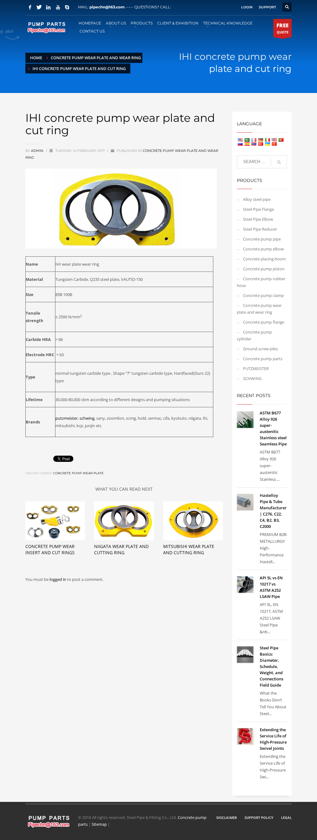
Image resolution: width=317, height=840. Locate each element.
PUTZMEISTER (256, 368)
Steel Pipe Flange (258, 209)
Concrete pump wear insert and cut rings (50, 549)
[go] (279, 162)
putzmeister (66, 418)
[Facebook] (30, 7)
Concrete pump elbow (263, 249)
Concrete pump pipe (262, 239)
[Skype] (67, 7)
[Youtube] (58, 7)
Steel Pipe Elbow (258, 219)
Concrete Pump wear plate (78, 473)
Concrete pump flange (263, 322)
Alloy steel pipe (257, 199)
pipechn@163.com (107, 7)
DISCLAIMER (226, 817)
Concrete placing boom (264, 259)
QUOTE (282, 28)
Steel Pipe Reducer (260, 229)
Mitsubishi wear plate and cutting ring (188, 549)
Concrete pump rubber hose (261, 282)
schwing (87, 418)
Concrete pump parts (262, 358)
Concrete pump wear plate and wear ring (259, 309)
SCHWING (252, 378)
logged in (58, 579)
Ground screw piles (260, 348)
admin (37, 150)
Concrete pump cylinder (254, 335)
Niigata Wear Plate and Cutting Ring (121, 549)
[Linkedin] (48, 7)
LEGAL (286, 817)
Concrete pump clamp (263, 295)
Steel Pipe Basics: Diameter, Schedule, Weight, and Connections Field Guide (271, 666)
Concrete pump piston (263, 269)
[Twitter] (39, 7)
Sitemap (99, 824)
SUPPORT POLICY (259, 817)
